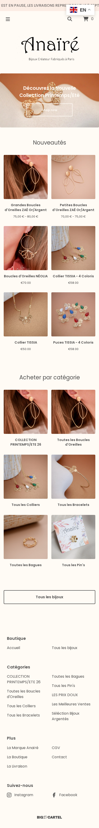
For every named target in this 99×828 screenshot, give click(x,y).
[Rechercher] (70, 19)
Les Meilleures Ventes (71, 704)
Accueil (13, 647)
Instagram (23, 795)
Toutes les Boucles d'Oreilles (23, 694)
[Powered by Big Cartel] (49, 817)
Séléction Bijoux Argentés (65, 716)
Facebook (68, 795)
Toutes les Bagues (68, 676)
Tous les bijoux (49, 597)
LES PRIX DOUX (65, 695)
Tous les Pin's (63, 685)
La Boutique (17, 757)
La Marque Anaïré (22, 747)
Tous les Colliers (21, 706)
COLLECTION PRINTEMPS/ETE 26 (24, 679)
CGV (56, 747)
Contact (59, 757)
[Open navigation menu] (8, 19)
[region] (49, 5)
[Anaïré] (49, 48)
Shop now (49, 110)
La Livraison (17, 766)
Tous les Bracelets (23, 715)
